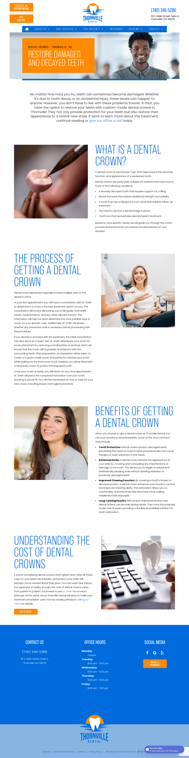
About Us (41, 29)
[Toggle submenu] (49, 29)
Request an (21, 7)
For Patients (91, 29)
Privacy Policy (96, 751)
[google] (155, 653)
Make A (155, 664)
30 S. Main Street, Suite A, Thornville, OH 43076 (165, 18)
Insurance (116, 29)
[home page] (93, 13)
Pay (21, 19)
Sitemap (82, 751)
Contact (154, 29)
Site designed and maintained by (121, 751)
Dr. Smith (67, 591)
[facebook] (147, 653)
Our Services (65, 29)
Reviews (134, 29)
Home (27, 29)
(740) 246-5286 (163, 10)
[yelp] (162, 653)
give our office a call (105, 120)
